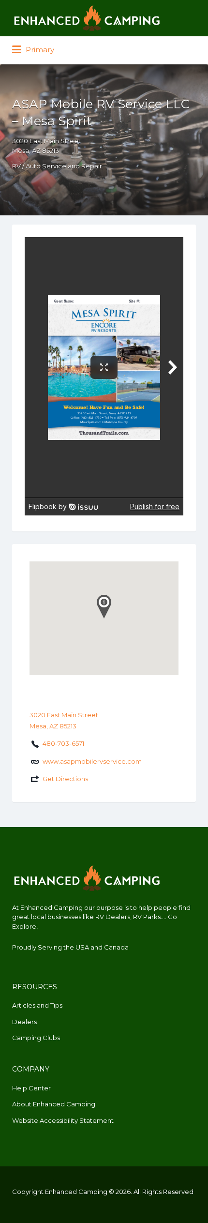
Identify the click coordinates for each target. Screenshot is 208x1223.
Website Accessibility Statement (63, 1120)
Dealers (24, 1022)
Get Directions (65, 779)
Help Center (31, 1088)
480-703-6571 (63, 743)
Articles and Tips (37, 1005)
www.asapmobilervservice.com (92, 761)
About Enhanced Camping (53, 1104)
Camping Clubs (36, 1038)
